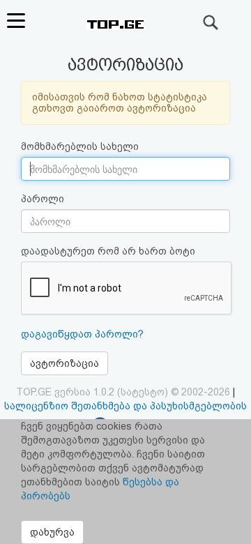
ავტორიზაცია (64, 363)
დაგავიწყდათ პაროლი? (82, 334)
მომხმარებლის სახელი (80, 146)
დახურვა (52, 532)
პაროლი (42, 198)
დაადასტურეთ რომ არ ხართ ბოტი (108, 251)
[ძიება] (211, 22)
